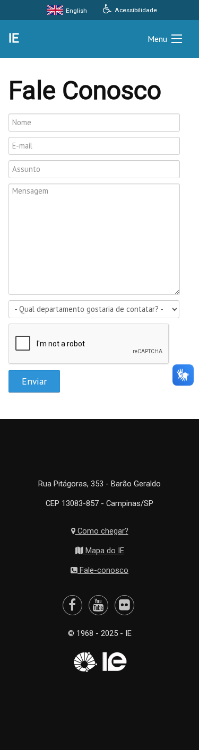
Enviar (34, 381)
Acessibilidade (135, 10)
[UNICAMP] (84, 662)
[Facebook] (72, 605)
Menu (157, 38)
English (75, 10)
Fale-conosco (102, 570)
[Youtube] (98, 605)
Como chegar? (101, 531)
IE (13, 38)
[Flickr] (124, 605)
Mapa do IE (103, 550)
